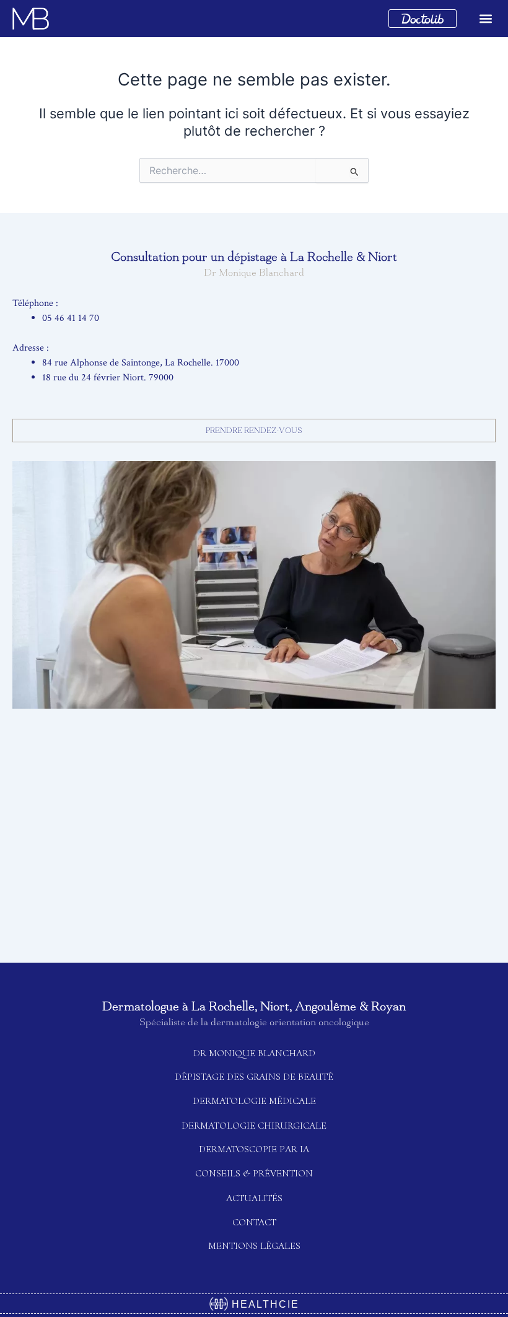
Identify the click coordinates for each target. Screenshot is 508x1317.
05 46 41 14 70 (70, 318)
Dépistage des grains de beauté (254, 1076)
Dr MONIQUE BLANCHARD (254, 1053)
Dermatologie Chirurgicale (254, 1125)
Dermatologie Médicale (254, 1101)
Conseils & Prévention (254, 1173)
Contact (254, 1222)
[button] (485, 19)
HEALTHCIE (263, 1304)
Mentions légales (254, 1246)
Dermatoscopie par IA (254, 1149)
